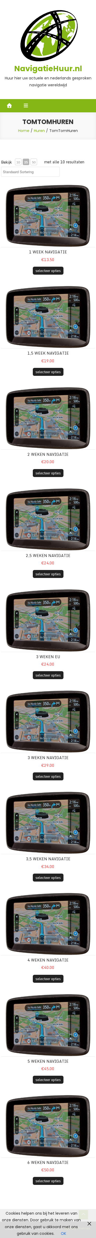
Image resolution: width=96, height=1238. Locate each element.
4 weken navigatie (48, 960)
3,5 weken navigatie (48, 859)
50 (33, 162)
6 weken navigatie (48, 1162)
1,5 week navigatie (48, 353)
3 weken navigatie (48, 758)
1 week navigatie (48, 252)
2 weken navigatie (48, 454)
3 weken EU (48, 657)
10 (18, 162)
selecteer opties (48, 271)
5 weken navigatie (48, 1061)
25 (26, 162)
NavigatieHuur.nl (48, 68)
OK (63, 1233)
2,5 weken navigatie (48, 555)
